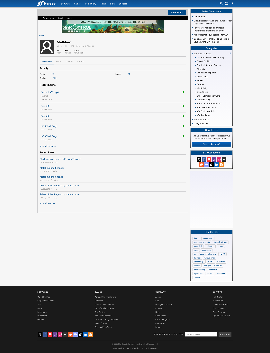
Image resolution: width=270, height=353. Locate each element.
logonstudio (198, 273)
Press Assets (160, 315)
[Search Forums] (232, 3)
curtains (210, 273)
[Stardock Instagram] (219, 159)
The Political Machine (103, 315)
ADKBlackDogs (49, 126)
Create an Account (220, 304)
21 (129, 74)
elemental (213, 269)
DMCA (144, 348)
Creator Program (162, 319)
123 (55, 78)
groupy (220, 246)
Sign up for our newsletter (168, 334)
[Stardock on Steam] (224, 159)
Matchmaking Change (51, 176)
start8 (196, 250)
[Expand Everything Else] (192, 123)
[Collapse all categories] (230, 53)
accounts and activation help (205, 254)
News (103, 3)
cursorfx (197, 266)
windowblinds (208, 238)
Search (60, 18)
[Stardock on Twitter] (198, 159)
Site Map (153, 348)
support (197, 277)
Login (69, 18)
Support (123, 3)
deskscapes (206, 250)
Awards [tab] (69, 61)
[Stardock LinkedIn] (216, 164)
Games (77, 3)
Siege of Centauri (102, 323)
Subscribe (225, 334)
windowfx (218, 266)
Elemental (99, 300)
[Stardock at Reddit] (201, 164)
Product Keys (218, 308)
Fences (40, 308)
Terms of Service (133, 348)
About (158, 297)
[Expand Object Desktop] (195, 61)
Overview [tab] (47, 61)
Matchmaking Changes (52, 167)
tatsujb (45, 105)
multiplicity (210, 246)
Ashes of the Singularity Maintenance (59, 185)
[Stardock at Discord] (206, 164)
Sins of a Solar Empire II (104, 308)
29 (52, 74)
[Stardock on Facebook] (203, 159)
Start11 (40, 304)
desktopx (197, 258)
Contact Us (160, 323)
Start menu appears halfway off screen (60, 159)
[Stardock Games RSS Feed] (221, 164)
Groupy (40, 319)
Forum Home (48, 18)
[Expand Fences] (195, 80)
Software (65, 3)
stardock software (220, 242)
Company (160, 292)
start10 (222, 254)
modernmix (221, 273)
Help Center (218, 297)
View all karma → (48, 146)
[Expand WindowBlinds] (195, 115)
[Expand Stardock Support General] (195, 65)
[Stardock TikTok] (211, 164)
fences (196, 238)
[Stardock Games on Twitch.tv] (214, 159)
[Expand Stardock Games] (192, 119)
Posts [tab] (58, 61)
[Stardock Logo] (47, 3)
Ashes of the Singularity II (105, 297)
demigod (207, 266)
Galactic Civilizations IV (104, 304)
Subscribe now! (211, 144)
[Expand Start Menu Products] (195, 107)
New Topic (177, 12)
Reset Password (219, 312)
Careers (158, 308)
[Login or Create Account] (221, 3)
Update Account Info (221, 315)
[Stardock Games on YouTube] (209, 159)
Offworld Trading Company (106, 319)
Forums (158, 327)
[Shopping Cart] (226, 3)
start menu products (202, 242)
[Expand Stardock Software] (192, 53)
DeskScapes (42, 312)
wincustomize (209, 258)
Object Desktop (43, 297)
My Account (218, 300)
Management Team (163, 304)
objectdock (198, 246)
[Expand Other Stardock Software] (195, 96)
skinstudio (221, 262)
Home (41, 35)
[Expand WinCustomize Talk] (195, 111)
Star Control (100, 312)
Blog (112, 3)
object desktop (199, 269)
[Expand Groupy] (195, 84)
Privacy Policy (118, 348)
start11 (211, 262)
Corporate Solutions (45, 300)
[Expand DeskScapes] (195, 77)
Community (90, 3)
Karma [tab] (80, 61)
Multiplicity (42, 315)
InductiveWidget (50, 92)
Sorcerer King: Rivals (103, 327)
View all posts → (47, 203)
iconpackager (199, 262)
